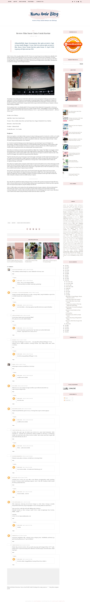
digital (81, 216)
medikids (72, 232)
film (33, 30)
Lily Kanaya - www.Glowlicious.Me (20, 292)
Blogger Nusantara (79, 210)
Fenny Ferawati (16, 545)
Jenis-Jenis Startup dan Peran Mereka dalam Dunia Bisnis (75, 133)
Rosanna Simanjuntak (17, 456)
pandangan (80, 234)
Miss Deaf (79, 232)
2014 (66, 327)
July (67, 290)
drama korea (71, 219)
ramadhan (71, 238)
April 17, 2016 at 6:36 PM (26, 408)
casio (82, 214)
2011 (66, 331)
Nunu (79, 233)
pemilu (71, 236)
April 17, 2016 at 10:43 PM (28, 419)
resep (71, 240)
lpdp (77, 229)
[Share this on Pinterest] (33, 229)
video (75, 254)
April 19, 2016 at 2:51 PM (22, 477)
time (68, 250)
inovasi (64, 224)
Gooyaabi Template (58, 601)
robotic (64, 241)
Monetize (69, 233)
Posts (66, 398)
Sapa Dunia (14, 385)
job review (80, 224)
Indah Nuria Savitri (16, 408)
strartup (65, 247)
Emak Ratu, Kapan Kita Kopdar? (73, 299)
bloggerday (76, 211)
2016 (66, 280)
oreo (73, 234)
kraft (82, 227)
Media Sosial (68, 232)
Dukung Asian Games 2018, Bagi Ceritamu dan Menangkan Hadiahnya (76, 119)
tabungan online (80, 247)
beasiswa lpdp (71, 209)
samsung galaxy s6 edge (72, 242)
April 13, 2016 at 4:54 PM (25, 315)
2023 (66, 268)
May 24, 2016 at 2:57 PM (27, 559)
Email (64, 220)
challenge (68, 215)
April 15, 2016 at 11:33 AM (28, 328)
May (67, 293)
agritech (64, 205)
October (68, 285)
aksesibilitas (71, 205)
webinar (81, 254)
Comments (67, 400)
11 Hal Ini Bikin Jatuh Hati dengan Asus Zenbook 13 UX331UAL (74, 154)
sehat (78, 242)
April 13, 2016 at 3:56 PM (28, 269)
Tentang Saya (69, 313)
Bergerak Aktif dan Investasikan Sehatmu (73, 161)
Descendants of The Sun (73, 216)
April (67, 294)
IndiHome (65, 223)
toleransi (75, 250)
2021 (66, 272)
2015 (66, 325)
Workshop (73, 255)
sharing (69, 243)
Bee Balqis (14, 477)
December (68, 281)
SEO (66, 243)
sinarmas (72, 243)
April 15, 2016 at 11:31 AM (27, 305)
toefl (71, 250)
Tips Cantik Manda (16, 502)
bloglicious (70, 213)
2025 (66, 265)
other (76, 234)
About (15, 1)
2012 (66, 330)
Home (9, 1)
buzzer (79, 214)
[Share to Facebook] (27, 229)
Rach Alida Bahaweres (17, 269)
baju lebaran (80, 206)
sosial (71, 246)
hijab (73, 221)
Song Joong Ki (66, 246)
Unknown (14, 535)
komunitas (74, 227)
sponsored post (76, 246)
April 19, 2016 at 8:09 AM (27, 456)
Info (74, 223)
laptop (76, 228)
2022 (66, 270)
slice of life (77, 243)
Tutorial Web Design (75, 252)
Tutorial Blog (66, 252)
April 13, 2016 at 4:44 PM (34, 292)
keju (74, 225)
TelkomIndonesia (73, 248)
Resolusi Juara (76, 240)
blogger (73, 210)
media (64, 232)
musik (76, 233)
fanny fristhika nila (17, 430)
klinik (70, 227)
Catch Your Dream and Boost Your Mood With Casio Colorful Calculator (75, 147)
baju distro (75, 206)
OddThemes (37, 601)
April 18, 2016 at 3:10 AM (27, 430)
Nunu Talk (68, 235)
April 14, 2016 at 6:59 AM (28, 280)
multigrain (73, 233)
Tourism (81, 250)
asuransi (64, 206)
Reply (13, 273)
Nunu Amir (19, 280)
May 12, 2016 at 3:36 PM (27, 491)
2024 (66, 267)
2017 (66, 278)
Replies (14, 277)
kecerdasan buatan (70, 225)
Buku (71, 214)
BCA (67, 209)
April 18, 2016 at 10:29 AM (28, 445)
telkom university (66, 248)
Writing (77, 255)
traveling (76, 251)
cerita (64, 215)
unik (66, 254)
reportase (80, 238)
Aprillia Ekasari (16, 315)
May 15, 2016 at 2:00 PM (21, 535)
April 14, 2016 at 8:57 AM (22, 385)
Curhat (64, 216)
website (64, 255)
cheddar (73, 215)
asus (68, 206)
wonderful (69, 255)
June (67, 291)
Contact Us (39, 1)
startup (81, 246)
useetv (72, 254)
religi (76, 238)
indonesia (70, 223)
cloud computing (79, 215)
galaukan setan (77, 220)
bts (77, 213)
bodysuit (74, 213)
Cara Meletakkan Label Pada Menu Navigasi (75, 112)
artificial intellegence (78, 205)
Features (31, 1)
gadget (72, 220)
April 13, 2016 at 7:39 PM (21, 339)
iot (77, 224)
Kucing (64, 228)
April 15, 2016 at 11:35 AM (28, 375)
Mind (75, 232)
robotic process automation (73, 241)
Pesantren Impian (70, 237)
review (13, 222)
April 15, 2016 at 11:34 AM (28, 354)
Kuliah (68, 228)
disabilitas (70, 218)
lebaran (69, 229)
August (67, 288)
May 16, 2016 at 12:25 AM (25, 545)
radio (67, 238)
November (68, 283)
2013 (66, 328)
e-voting (81, 219)
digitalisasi (65, 218)
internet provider (73, 224)
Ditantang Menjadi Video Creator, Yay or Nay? (74, 175)
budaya (68, 214)
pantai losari (66, 236)
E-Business (77, 219)
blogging (81, 211)
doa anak (79, 218)
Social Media (74, 245)
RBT (74, 238)
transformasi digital (68, 251)
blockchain (68, 210)
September (68, 286)
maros (76, 231)
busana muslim (75, 214)
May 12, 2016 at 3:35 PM (27, 467)
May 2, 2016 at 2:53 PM (25, 502)
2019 (66, 275)
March (67, 323)
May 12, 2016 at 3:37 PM (27, 525)
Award (71, 206)
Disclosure (22, 1)
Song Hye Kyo (80, 245)
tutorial (80, 251)
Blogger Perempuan (68, 211)
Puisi (75, 237)
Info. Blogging (79, 223)
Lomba (74, 229)
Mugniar (14, 339)
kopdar (78, 227)
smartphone (69, 245)
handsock (70, 221)
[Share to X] (30, 229)
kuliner (72, 228)
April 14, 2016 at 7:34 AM (20, 364)
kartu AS (64, 225)
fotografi (69, 220)
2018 (66, 276)
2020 (66, 273)
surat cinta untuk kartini (23, 222)
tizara (13, 364)
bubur (79, 213)
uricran (69, 254)
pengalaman (75, 236)
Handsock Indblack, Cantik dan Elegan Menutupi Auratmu (75, 139)
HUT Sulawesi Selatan (78, 221)
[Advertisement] (73, 360)
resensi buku (66, 240)
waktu (78, 254)
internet (67, 224)
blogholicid (65, 213)
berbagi (77, 209)
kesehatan (78, 225)
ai (67, 205)
